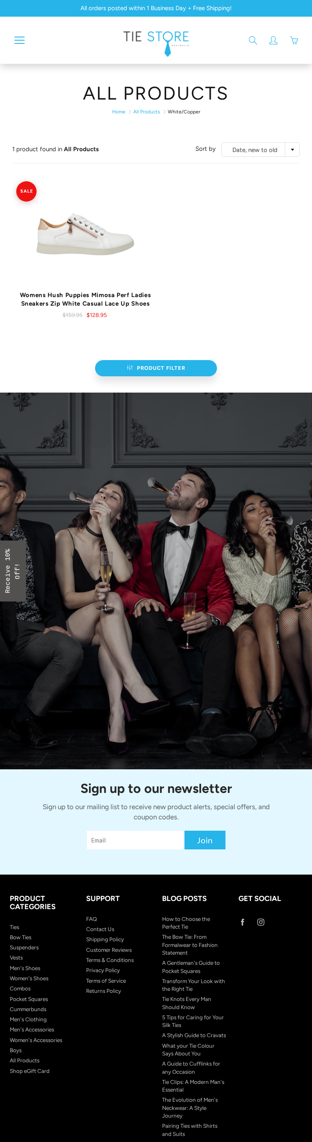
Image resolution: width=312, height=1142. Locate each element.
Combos (20, 988)
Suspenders (24, 947)
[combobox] (260, 149)
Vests (16, 957)
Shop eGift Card (30, 1071)
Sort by (205, 148)
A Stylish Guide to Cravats (194, 1035)
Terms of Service (106, 980)
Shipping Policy (105, 939)
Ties (14, 927)
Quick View (85, 234)
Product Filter (161, 368)
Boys (16, 1050)
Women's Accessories (36, 1040)
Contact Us (100, 929)
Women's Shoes (29, 978)
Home (119, 112)
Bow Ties (20, 937)
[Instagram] (261, 922)
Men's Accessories (32, 1029)
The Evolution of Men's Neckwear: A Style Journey (190, 1107)
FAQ (91, 919)
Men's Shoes (25, 968)
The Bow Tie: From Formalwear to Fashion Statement (190, 945)
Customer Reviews (109, 950)
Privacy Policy (103, 970)
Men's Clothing (28, 1019)
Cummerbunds (28, 1009)
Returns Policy (103, 991)
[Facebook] (243, 922)
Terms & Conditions (110, 960)
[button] (13, 571)
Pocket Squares (29, 999)
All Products (146, 112)
